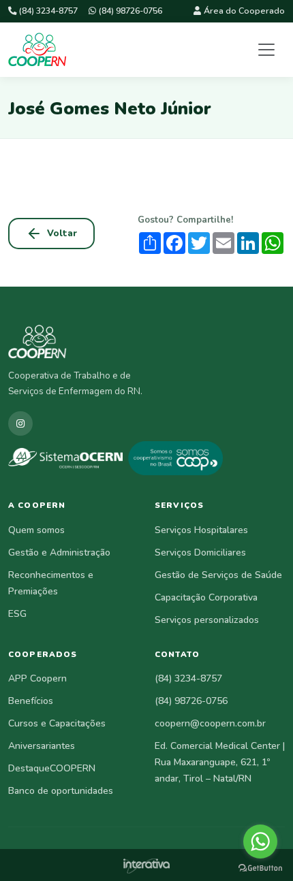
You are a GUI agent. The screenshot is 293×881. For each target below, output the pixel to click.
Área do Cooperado (244, 10)
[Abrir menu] (266, 50)
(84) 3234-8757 (48, 10)
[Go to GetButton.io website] (260, 867)
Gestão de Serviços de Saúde (218, 574)
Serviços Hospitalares (201, 530)
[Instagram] (20, 423)
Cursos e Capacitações (57, 723)
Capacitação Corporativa (206, 597)
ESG (17, 613)
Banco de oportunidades (60, 790)
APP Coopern (37, 678)
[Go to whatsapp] (260, 841)
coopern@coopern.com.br (210, 723)
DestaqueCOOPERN (51, 768)
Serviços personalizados (207, 619)
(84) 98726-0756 (130, 10)
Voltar (62, 233)
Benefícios (30, 700)
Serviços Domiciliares (200, 552)
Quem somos (36, 530)
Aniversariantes (41, 745)
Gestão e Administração (59, 552)
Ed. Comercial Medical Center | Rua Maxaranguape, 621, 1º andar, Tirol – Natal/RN (220, 762)
